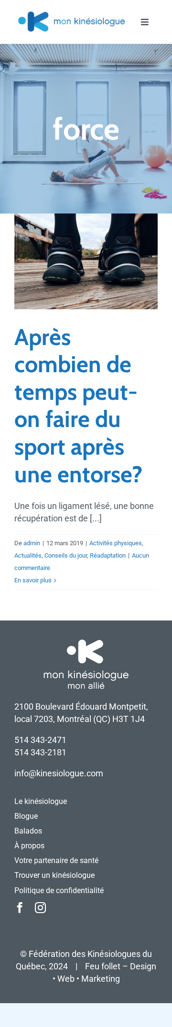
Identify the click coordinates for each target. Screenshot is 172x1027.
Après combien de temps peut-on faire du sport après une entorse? (78, 405)
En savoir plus (33, 580)
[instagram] (40, 907)
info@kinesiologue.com (58, 773)
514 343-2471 (40, 740)
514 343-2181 (40, 752)
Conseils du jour (65, 555)
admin (31, 543)
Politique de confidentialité (59, 890)
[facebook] (19, 907)
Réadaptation (108, 555)
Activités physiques (115, 543)
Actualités (28, 555)
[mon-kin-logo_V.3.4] (71, 14)
